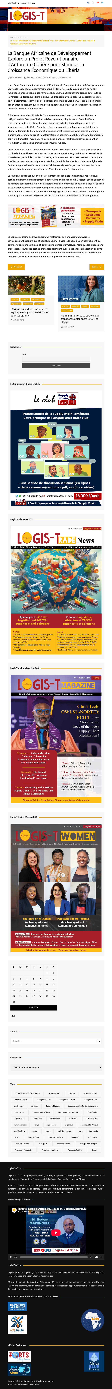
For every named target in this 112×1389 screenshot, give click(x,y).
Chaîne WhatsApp (28, 3)
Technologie (92, 1138)
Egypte (85, 306)
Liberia (45, 78)
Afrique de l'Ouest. (67, 1100)
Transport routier (64, 78)
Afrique (71, 1094)
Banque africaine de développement (83, 1106)
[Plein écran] (100, 1257)
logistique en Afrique (89, 1125)
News (80, 1131)
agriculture (18, 1106)
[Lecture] (11, 1257)
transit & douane (22, 1144)
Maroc (48, 1131)
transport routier (75, 1150)
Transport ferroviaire (23, 1150)
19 (27, 990)
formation (73, 1119)
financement (55, 1119)
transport (43, 1144)
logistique (69, 1125)
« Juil (12, 1016)
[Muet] (96, 1257)
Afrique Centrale (21, 1100)
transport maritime (50, 1150)
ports (17, 1138)
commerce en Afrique (41, 1112)
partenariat (93, 1131)
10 (14, 985)
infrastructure (91, 1119)
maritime (35, 1131)
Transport (52, 78)
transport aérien (63, 1144)
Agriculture (16, 304)
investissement (20, 1125)
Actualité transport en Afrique (27, 1094)
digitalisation (20, 1119)
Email (24, 354)
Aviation (34, 1106)
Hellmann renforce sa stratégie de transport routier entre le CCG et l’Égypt (80, 319)
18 (20, 990)
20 (34, 990)
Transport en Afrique (88, 1144)
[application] (56, 1232)
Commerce (28, 304)
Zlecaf (94, 1150)
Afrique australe (90, 1094)
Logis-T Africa (51, 1125)
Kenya (36, 1125)
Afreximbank (54, 1094)
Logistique (39, 304)
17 (14, 990)
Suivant (95, 267)
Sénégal (75, 1138)
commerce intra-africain (68, 1112)
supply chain (34, 1138)
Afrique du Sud (37, 300)
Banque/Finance (53, 1106)
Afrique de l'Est (44, 1100)
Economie (37, 1119)
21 (40, 990)
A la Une (30, 78)
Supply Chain (67, 310)
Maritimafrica (13, 3)
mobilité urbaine (64, 1131)
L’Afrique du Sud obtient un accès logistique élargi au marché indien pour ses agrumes (30, 312)
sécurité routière (56, 1138)
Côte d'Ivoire (92, 1112)
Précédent (18, 267)
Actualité (37, 78)
